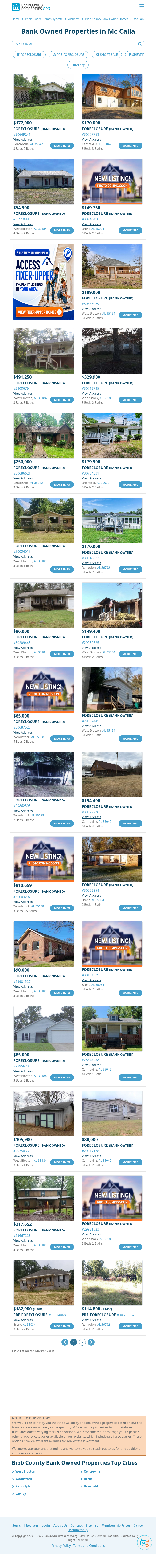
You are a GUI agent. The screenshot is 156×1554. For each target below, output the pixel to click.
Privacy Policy (61, 1546)
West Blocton (25, 1471)
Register (32, 1525)
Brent (88, 1479)
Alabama (74, 19)
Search (17, 1525)
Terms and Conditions (89, 1546)
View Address (23, 139)
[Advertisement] (78, 1384)
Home (16, 19)
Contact (77, 1525)
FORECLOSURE (31, 55)
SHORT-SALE (108, 55)
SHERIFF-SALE (141, 55)
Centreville (92, 1471)
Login (46, 1525)
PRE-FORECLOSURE (70, 55)
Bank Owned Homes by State (44, 19)
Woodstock (23, 1479)
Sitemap (92, 1525)
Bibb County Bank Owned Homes (106, 19)
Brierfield (91, 1486)
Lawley (20, 1494)
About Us (60, 1525)
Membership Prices (116, 1525)
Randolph (22, 1486)
